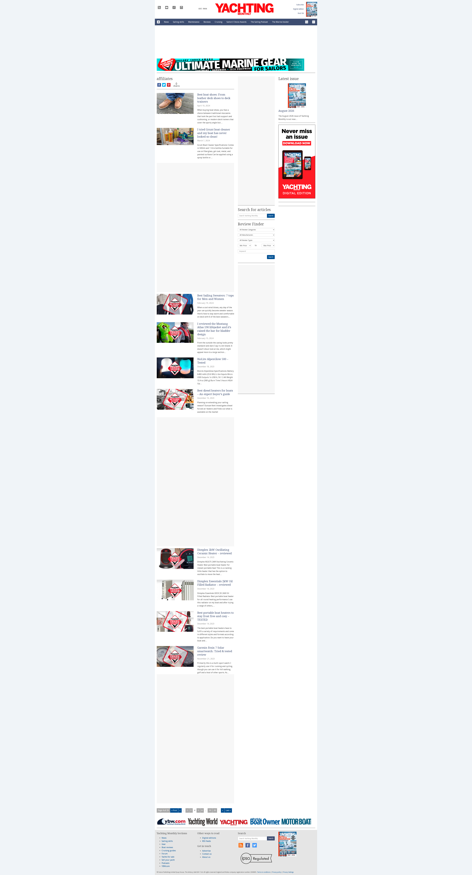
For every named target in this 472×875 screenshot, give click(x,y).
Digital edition (298, 9)
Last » (228, 810)
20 (215, 810)
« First (174, 810)
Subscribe (300, 5)
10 (210, 810)
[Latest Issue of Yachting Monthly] (311, 9)
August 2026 (286, 110)
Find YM (301, 13)
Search (270, 216)
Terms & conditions (263, 872)
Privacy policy (276, 872)
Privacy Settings (288, 872)
